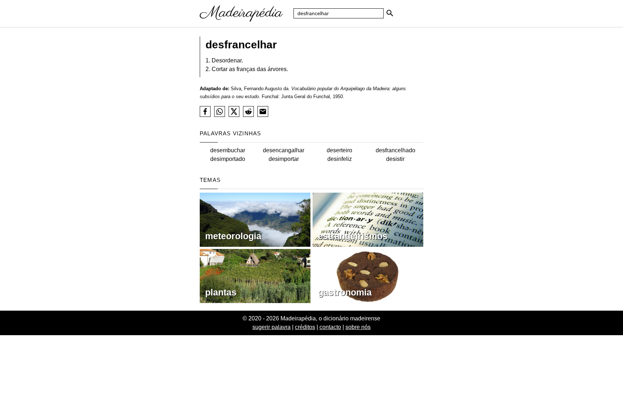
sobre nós (358, 327)
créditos (305, 327)
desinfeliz (339, 159)
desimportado (227, 159)
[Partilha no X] (234, 111)
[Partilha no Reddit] (248, 111)
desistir (395, 159)
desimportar (284, 159)
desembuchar (227, 150)
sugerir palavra (271, 327)
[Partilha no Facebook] (205, 111)
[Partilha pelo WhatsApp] (219, 111)
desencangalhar (283, 150)
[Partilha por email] (262, 111)
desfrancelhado (395, 150)
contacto (330, 327)
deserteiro (339, 150)
